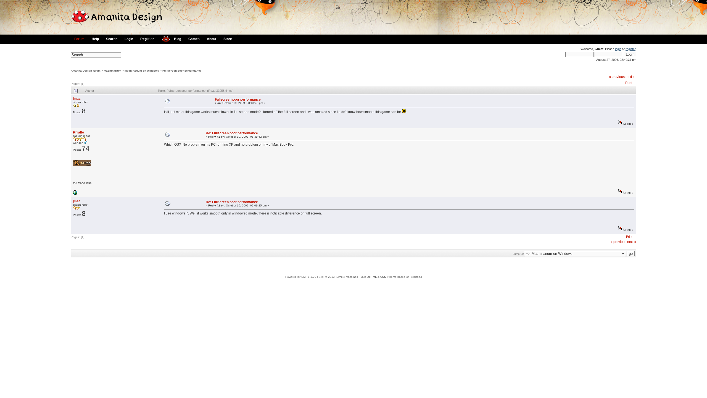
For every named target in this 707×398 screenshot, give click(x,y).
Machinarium (112, 70)
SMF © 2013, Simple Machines (338, 276)
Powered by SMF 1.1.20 (300, 276)
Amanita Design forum (86, 70)
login (618, 49)
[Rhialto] (75, 193)
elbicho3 (416, 276)
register (630, 49)
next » (630, 77)
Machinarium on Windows (142, 70)
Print (628, 83)
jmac (77, 99)
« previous (617, 77)
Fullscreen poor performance (182, 70)
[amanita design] (163, 38)
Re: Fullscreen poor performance (232, 133)
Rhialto (78, 132)
